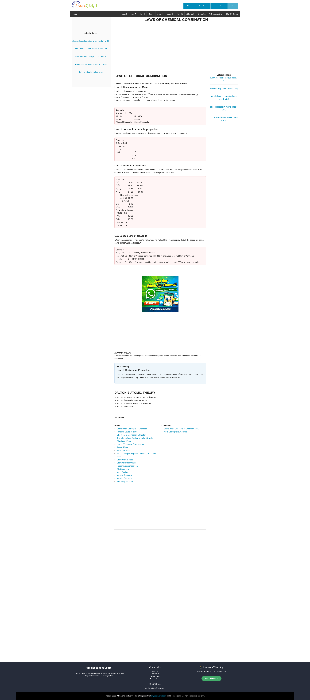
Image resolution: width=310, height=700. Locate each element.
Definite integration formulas (90, 71)
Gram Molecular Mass (126, 462)
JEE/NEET (190, 14)
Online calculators (215, 14)
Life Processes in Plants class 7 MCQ (223, 108)
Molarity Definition (124, 475)
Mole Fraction (122, 472)
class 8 (142, 14)
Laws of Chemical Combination (130, 444)
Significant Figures (125, 441)
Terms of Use (155, 679)
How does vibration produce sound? (90, 56)
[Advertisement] (176, 51)
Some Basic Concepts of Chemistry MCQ (181, 428)
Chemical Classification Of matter (131, 434)
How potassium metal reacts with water (90, 64)
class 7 (133, 14)
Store (233, 6)
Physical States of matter (127, 431)
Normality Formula (125, 481)
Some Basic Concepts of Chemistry (132, 428)
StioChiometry (123, 469)
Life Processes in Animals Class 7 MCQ (224, 119)
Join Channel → (211, 678)
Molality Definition (124, 478)
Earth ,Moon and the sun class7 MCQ (223, 79)
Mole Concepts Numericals (175, 431)
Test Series (203, 6)
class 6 (124, 14)
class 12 (180, 14)
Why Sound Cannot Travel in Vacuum (90, 48)
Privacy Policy (155, 676)
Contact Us (155, 674)
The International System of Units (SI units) (135, 438)
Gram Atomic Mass (125, 459)
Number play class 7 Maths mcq (224, 88)
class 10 (160, 14)
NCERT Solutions (232, 14)
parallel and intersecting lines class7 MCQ (223, 97)
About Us (154, 671)
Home (74, 13)
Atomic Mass (122, 447)
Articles (189, 6)
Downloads (218, 6)
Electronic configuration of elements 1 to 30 (90, 40)
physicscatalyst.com (158, 696)
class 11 (170, 14)
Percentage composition (127, 465)
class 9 (151, 14)
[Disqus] (160, 562)
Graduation (201, 14)
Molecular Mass (123, 450)
